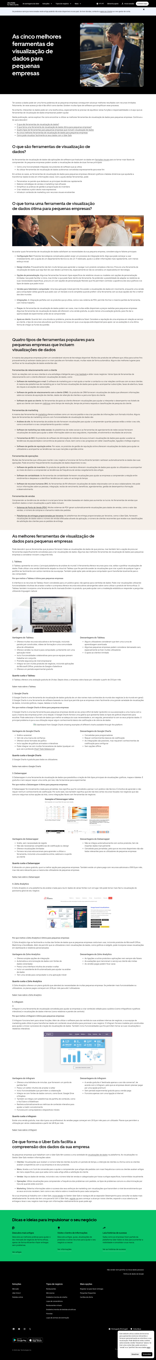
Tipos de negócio (62, 4)
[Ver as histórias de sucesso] (104, 1227)
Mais (76, 4)
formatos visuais (102, 160)
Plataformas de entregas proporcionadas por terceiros (40, 516)
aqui (148, 1347)
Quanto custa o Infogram (24, 1116)
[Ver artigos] (13, 1227)
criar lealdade (81, 374)
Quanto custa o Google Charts (26, 755)
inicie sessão (57, 1196)
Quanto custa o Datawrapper (26, 863)
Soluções (45, 4)
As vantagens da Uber (31, 4)
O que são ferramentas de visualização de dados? (38, 124)
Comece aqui (142, 4)
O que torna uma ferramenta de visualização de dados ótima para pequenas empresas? (54, 127)
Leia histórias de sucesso (115, 1233)
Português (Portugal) (119, 1329)
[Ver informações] (58, 1227)
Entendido (147, 1354)
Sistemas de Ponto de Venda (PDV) (32, 507)
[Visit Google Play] (20, 1340)
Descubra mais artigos (23, 1233)
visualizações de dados (98, 1155)
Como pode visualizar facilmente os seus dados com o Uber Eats (44, 135)
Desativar (135, 1354)
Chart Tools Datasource (44, 749)
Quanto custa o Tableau (23, 675)
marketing (42, 414)
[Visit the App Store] (35, 1340)
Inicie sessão (129, 4)
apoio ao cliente (106, 11)
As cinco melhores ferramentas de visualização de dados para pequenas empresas (52, 133)
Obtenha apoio (112, 4)
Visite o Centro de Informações (72, 1233)
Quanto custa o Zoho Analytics (27, 981)
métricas (46, 403)
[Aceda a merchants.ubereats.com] (13, 3)
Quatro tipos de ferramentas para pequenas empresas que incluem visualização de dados (55, 130)
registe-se (73, 1198)
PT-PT (101, 4)
